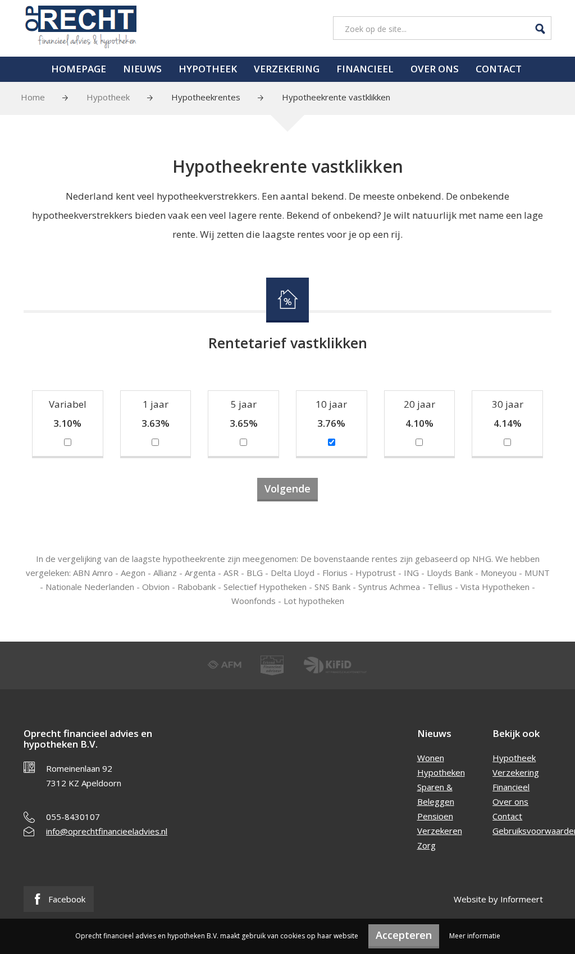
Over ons (434, 68)
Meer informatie (474, 936)
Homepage (78, 68)
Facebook (65, 899)
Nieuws (142, 68)
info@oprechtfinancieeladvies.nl (106, 831)
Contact (499, 68)
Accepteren (404, 935)
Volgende (287, 488)
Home (33, 97)
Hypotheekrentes (205, 97)
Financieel (365, 68)
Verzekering (287, 68)
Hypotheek (208, 68)
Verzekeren (439, 830)
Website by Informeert (498, 899)
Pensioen (435, 816)
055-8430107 (73, 816)
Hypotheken (441, 772)
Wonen (430, 757)
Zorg (426, 845)
